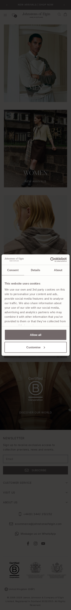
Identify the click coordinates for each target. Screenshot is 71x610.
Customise (33, 347)
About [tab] (58, 270)
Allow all (35, 334)
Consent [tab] (13, 270)
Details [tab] (35, 270)
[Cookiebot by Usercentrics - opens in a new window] (50, 259)
